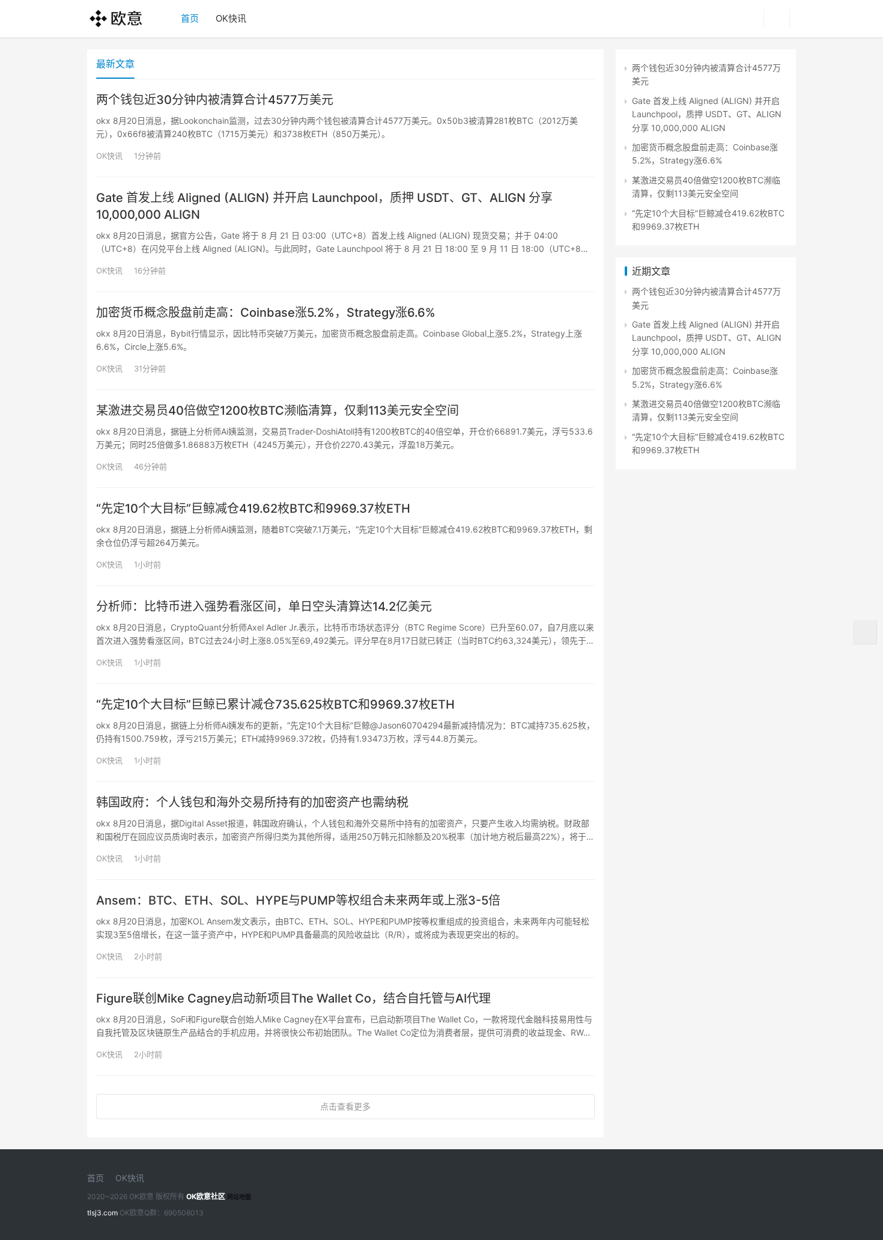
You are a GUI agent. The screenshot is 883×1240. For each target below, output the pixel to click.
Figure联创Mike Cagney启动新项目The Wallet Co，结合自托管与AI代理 (293, 998)
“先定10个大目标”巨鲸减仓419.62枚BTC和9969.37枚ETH (253, 508)
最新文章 (115, 64)
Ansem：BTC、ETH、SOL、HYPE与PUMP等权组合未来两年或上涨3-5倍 (298, 900)
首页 (190, 18)
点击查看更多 (345, 1106)
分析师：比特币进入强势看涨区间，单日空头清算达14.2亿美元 (264, 606)
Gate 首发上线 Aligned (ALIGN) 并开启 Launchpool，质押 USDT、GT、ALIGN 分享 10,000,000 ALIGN (324, 206)
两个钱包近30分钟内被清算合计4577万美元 (214, 100)
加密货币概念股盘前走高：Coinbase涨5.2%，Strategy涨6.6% (265, 312)
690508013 (184, 1212)
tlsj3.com (102, 1212)
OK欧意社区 (205, 1196)
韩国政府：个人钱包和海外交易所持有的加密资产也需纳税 (252, 802)
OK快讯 (231, 18)
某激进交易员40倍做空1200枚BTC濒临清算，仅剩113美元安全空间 (277, 410)
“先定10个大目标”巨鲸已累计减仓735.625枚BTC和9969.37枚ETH (275, 704)
